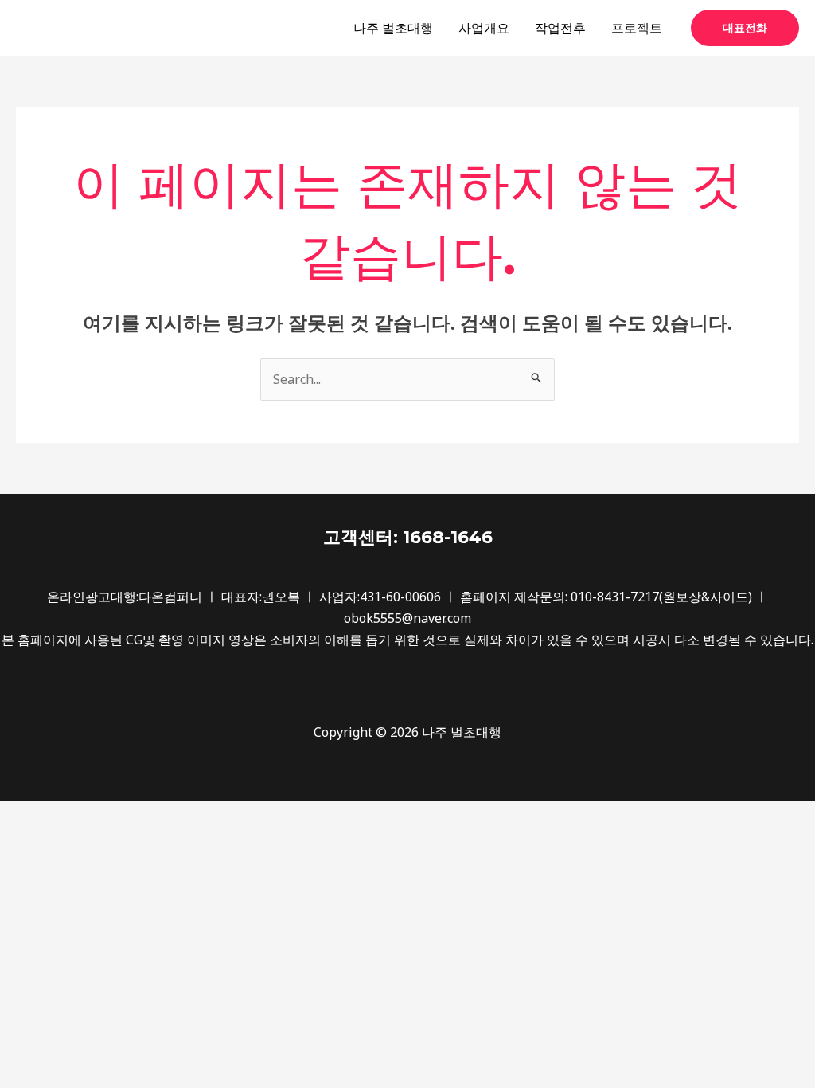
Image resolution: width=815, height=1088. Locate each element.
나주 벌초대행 (393, 28)
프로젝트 (636, 28)
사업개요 (483, 28)
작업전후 (560, 28)
